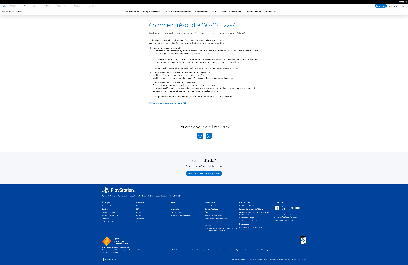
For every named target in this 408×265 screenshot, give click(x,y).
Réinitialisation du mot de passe (216, 219)
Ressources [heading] (244, 202)
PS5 (25, 6)
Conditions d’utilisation (247, 206)
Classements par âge (246, 218)
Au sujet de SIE (107, 206)
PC (282, 11)
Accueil (104, 196)
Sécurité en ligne (253, 11)
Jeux (35, 6)
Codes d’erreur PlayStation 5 (160, 196)
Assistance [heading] (210, 202)
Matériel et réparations (231, 11)
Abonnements (201, 11)
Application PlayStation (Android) (285, 217)
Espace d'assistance (212, 206)
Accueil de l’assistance (12, 11)
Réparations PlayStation (213, 215)
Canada (110, 259)
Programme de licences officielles (251, 227)
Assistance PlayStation (118, 196)
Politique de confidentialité (257, 259)
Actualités (78, 6)
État (206, 212)
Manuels (208, 225)
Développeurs (244, 224)
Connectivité (270, 11)
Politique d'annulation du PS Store (251, 209)
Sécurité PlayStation (212, 209)
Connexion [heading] (278, 202)
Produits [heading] (140, 202)
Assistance (93, 6)
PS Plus (47, 6)
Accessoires (62, 6)
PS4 (137, 209)
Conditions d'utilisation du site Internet (282, 259)
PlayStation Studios (108, 212)
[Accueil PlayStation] (4, 6)
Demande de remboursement (215, 222)
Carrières (105, 209)
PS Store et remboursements (178, 11)
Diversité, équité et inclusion (181, 215)
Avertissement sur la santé (248, 221)
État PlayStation (131, 11)
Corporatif (105, 219)
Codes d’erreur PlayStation (138, 196)
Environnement (176, 206)
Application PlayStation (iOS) (283, 214)
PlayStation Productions (110, 215)
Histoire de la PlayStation (111, 222)
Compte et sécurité (151, 11)
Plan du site (302, 259)
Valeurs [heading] (174, 202)
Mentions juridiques (239, 259)
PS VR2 (138, 212)
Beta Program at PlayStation (283, 220)
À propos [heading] (106, 202)
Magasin (12, 6)
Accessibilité (175, 209)
